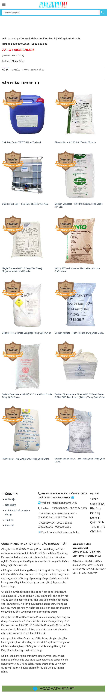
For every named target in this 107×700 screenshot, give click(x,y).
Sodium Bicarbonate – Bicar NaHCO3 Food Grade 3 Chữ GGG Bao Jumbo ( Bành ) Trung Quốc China (80, 395)
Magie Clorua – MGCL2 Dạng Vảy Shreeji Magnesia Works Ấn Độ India (22, 269)
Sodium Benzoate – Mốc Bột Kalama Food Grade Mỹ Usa (79, 205)
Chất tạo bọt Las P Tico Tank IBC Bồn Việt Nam (25, 204)
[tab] (5, 70)
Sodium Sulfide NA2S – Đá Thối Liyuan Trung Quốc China (80, 460)
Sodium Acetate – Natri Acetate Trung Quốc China (79, 332)
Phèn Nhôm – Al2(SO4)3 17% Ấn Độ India (75, 142)
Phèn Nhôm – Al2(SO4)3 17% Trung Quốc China (25, 459)
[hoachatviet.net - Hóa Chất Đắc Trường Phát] (53, 4)
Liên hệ (9, 525)
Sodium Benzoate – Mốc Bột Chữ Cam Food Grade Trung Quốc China (27, 395)
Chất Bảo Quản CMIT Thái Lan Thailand (21, 142)
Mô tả (5, 70)
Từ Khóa (15, 70)
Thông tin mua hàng (33, 70)
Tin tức (9, 520)
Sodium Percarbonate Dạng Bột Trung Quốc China (26, 332)
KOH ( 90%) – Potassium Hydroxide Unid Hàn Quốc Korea (77, 269)
